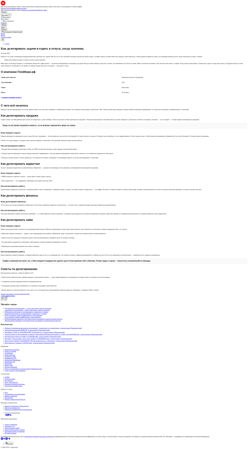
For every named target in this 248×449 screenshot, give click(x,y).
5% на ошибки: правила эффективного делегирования (23, 317)
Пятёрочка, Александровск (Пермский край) (57, 339)
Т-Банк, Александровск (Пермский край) (41, 343)
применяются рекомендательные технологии (39, 436)
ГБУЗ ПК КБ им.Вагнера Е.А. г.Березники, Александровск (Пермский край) (52, 341)
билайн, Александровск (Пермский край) (47, 336)
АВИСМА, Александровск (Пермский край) (87, 334)
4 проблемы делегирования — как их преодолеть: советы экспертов (27, 310)
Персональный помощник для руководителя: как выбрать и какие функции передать (33, 321)
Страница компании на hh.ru (11, 97)
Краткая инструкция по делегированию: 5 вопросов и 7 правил (26, 314)
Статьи (7, 44)
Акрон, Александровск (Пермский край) (68, 328)
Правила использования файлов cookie (34, 10)
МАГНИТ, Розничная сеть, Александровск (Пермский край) (45, 332)
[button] (3, 34)
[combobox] (9, 443)
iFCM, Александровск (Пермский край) (37, 330)
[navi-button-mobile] (3, 39)
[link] (4, 29)
